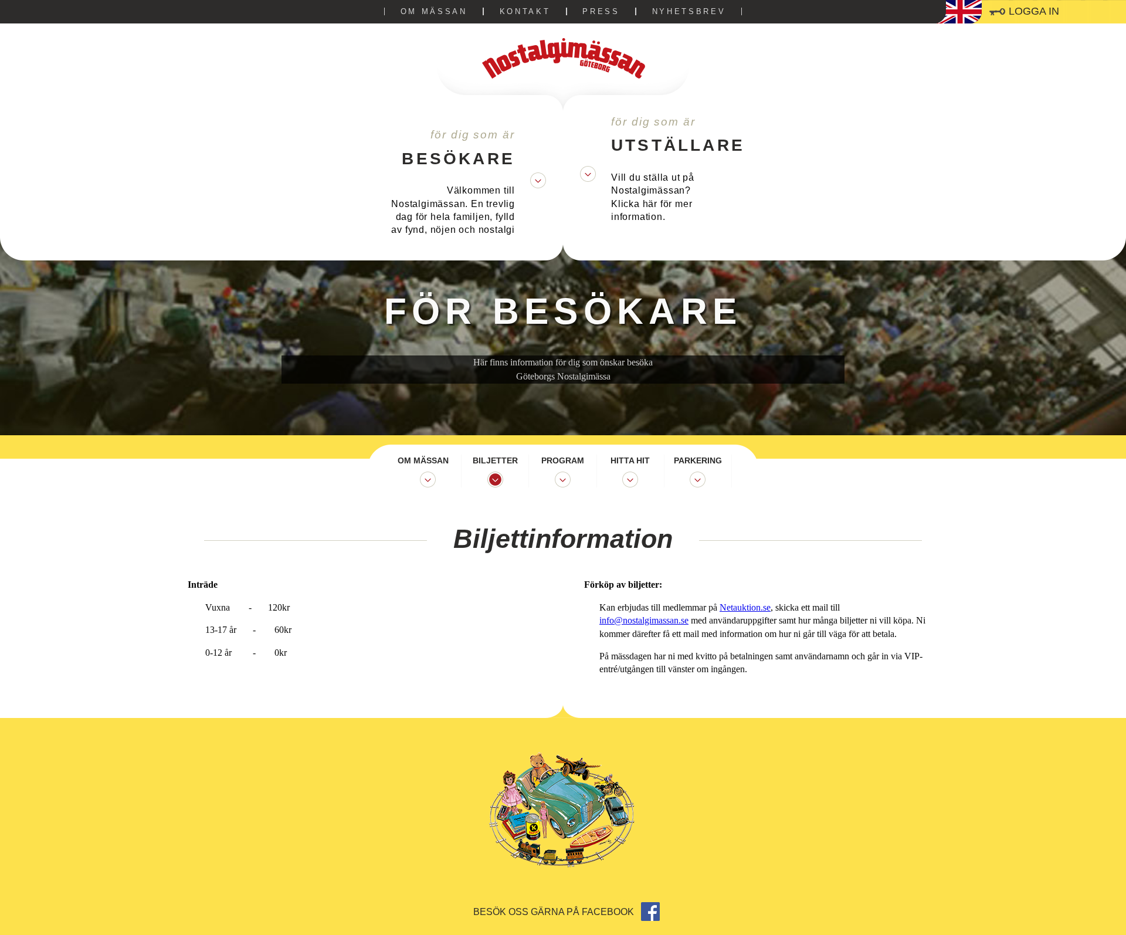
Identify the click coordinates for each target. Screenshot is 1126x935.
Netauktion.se (745, 607)
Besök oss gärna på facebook (554, 912)
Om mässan (434, 11)
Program (562, 460)
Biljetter (495, 460)
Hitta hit (630, 460)
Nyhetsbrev (689, 11)
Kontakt (525, 11)
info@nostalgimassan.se (644, 620)
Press (600, 11)
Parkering (698, 460)
